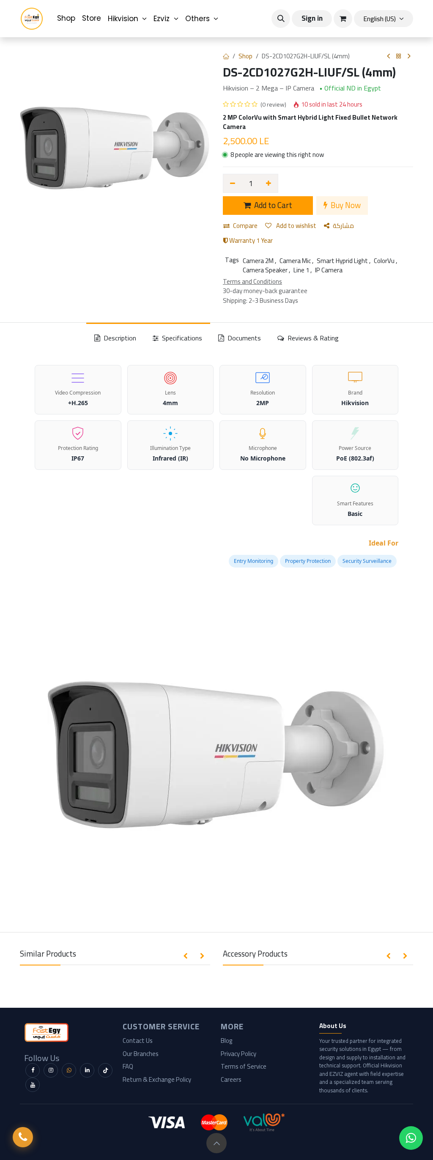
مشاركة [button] (343, 225)
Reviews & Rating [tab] (312, 338)
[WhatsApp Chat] (411, 1138)
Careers (231, 1079)
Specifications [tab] (181, 338)
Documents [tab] (243, 338)
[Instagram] (51, 1070)
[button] (280, 18)
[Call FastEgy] (23, 1137)
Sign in (312, 18)
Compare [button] (245, 225)
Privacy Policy (238, 1054)
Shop (245, 56)
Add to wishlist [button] (295, 225)
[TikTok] (105, 1070)
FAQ (128, 1066)
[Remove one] (233, 183)
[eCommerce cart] (343, 18)
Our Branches (141, 1054)
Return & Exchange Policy (157, 1079)
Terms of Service (243, 1066)
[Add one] (269, 183)
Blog (227, 1040)
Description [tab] (119, 338)
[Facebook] (32, 1070)
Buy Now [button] (345, 205)
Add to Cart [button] (272, 205)
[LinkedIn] (87, 1070)
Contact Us (138, 1040)
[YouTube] (32, 1085)
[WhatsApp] (69, 1070)
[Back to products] (399, 56)
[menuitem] (66, 18)
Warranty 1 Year (250, 240)
